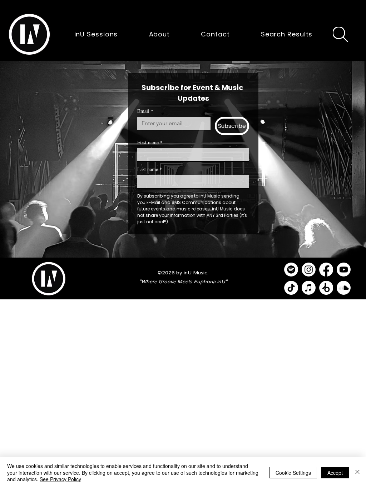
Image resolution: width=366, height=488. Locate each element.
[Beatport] (326, 288)
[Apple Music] (309, 288)
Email (145, 111)
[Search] (340, 34)
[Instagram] (309, 270)
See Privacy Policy (60, 479)
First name (150, 142)
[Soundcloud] (344, 288)
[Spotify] (291, 270)
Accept (335, 472)
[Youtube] (344, 270)
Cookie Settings (293, 472)
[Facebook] (326, 270)
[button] (29, 34)
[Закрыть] (357, 472)
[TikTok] (291, 288)
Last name (149, 169)
